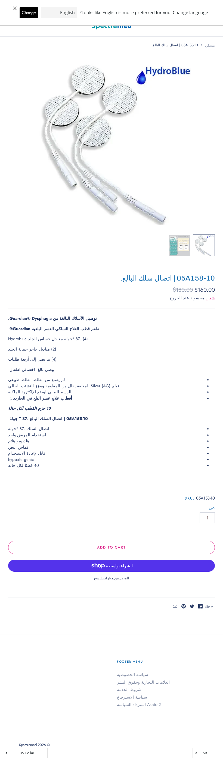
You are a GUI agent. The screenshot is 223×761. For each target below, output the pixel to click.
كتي (212, 508)
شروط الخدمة (129, 690)
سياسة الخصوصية (132, 675)
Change (29, 13)
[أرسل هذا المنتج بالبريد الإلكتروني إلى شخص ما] (175, 607)
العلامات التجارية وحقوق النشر (143, 682)
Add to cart (111, 547)
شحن (210, 298)
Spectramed (28, 744)
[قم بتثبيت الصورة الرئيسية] (183, 607)
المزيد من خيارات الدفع (111, 578)
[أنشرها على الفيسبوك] (200, 607)
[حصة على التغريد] (192, 607)
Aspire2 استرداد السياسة (139, 705)
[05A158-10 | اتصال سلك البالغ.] (204, 245)
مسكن (210, 45)
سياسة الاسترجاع (132, 697)
